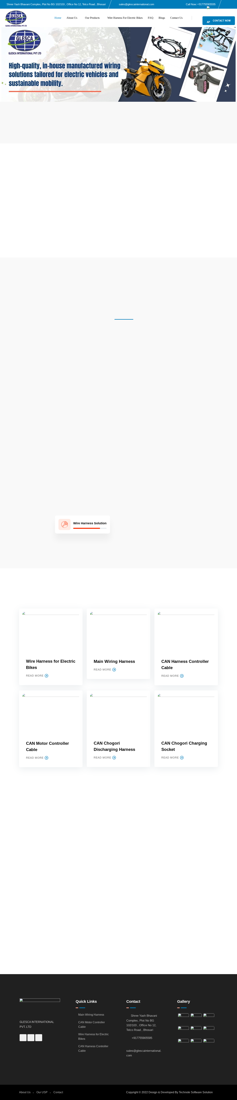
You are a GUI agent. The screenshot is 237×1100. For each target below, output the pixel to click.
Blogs (162, 17)
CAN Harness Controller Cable (93, 1048)
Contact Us (176, 17)
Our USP (42, 1092)
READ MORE (35, 675)
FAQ (150, 17)
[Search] (197, 18)
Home (57, 17)
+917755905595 (206, 4)
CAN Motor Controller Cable (91, 1024)
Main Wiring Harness (114, 661)
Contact (58, 1092)
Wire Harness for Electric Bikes (125, 17)
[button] (3, 64)
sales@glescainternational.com (136, 4)
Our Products (92, 17)
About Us (71, 17)
